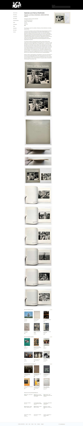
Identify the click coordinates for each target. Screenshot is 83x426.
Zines (14, 22)
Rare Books (15, 18)
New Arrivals (15, 12)
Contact (14, 31)
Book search (53, 5)
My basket (15, 30)
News (14, 26)
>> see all (51, 309)
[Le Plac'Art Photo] (17, 5)
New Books (15, 14)
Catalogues (15, 24)
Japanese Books (16, 20)
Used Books (15, 16)
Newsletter (15, 28)
